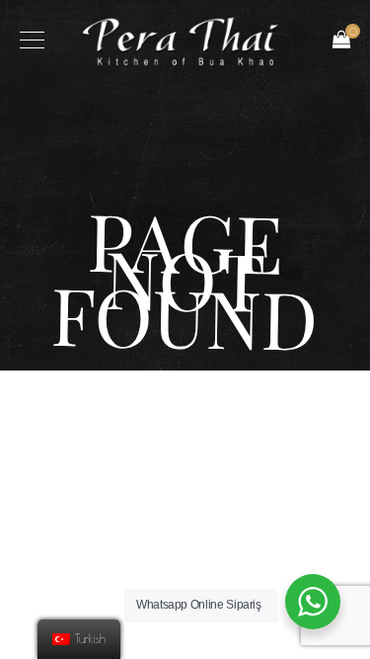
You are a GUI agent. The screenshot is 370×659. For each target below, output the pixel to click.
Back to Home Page (185, 415)
